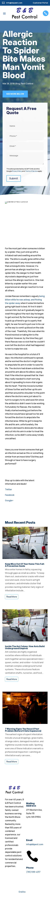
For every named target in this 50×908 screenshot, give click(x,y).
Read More (11, 596)
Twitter (8, 489)
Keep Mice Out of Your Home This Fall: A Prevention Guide (24, 565)
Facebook (9, 495)
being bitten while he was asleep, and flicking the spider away (25, 300)
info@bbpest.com (34, 844)
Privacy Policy (17, 171)
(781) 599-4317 (33, 871)
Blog (18, 83)
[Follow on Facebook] (7, 899)
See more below (15, 93)
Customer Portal (40, 3)
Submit (13, 178)
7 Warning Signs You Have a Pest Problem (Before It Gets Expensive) (23, 730)
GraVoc (22, 891)
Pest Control (27, 83)
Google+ (9, 500)
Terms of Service (31, 171)
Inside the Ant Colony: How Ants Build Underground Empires (25, 647)
